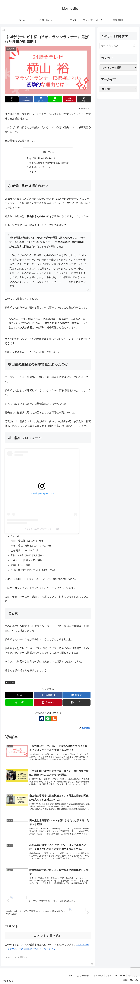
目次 (44, 152)
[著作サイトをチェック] (41, 718)
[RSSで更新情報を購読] (54, 718)
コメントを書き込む (48, 935)
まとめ (32, 171)
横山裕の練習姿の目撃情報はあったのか (49, 162)
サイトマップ (97, 975)
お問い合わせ (83, 975)
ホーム (71, 975)
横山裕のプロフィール (40, 167)
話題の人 (11, 682)
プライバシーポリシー (115, 975)
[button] (84, 99)
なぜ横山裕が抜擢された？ (42, 158)
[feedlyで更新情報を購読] (48, 718)
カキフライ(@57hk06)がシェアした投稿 (42, 529)
